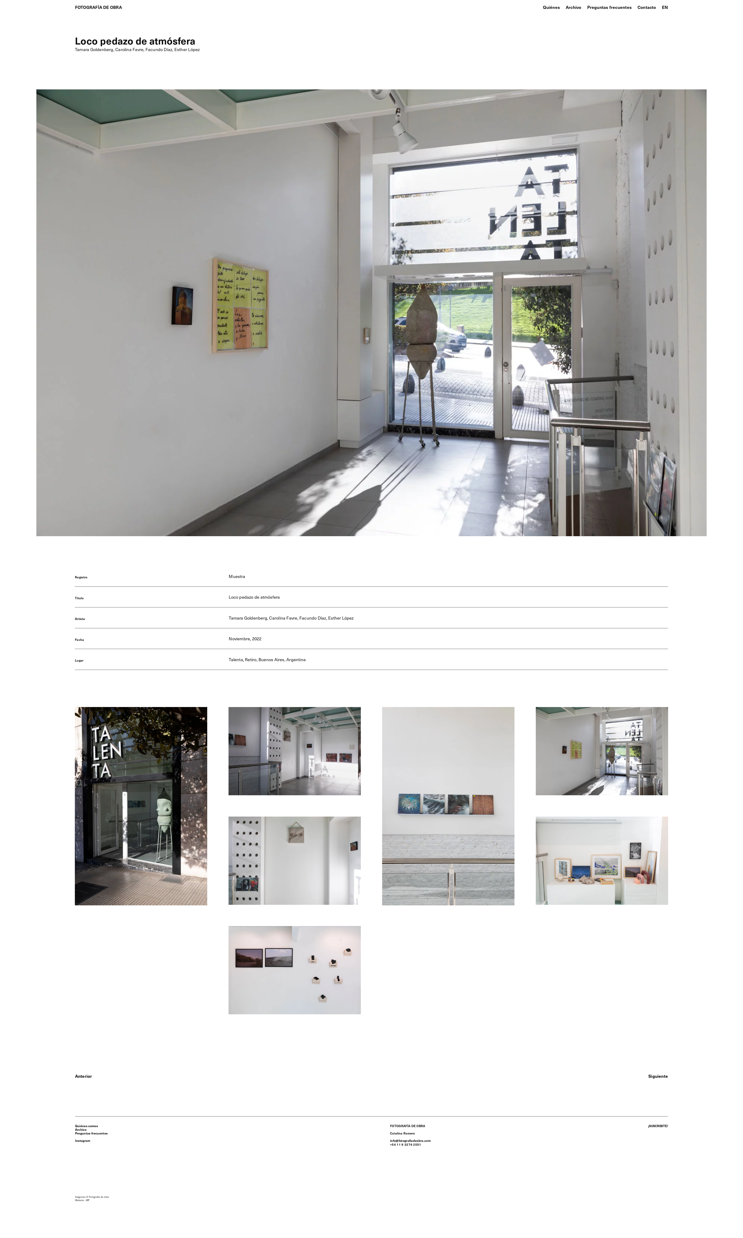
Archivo (80, 1129)
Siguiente (658, 1076)
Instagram (82, 1140)
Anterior (83, 1076)
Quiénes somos (86, 1125)
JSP (88, 1200)
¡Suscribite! (658, 1125)
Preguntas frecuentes (91, 1133)
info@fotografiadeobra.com (410, 1140)
